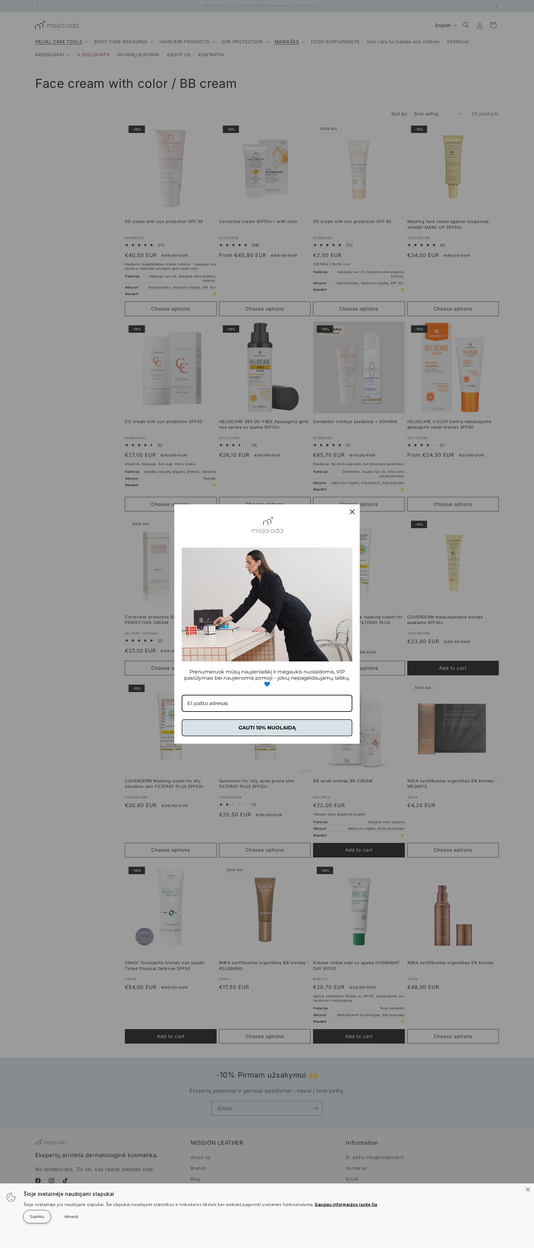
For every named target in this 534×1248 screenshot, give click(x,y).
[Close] (528, 1189)
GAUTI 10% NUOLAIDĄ (267, 728)
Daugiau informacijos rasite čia (346, 1204)
